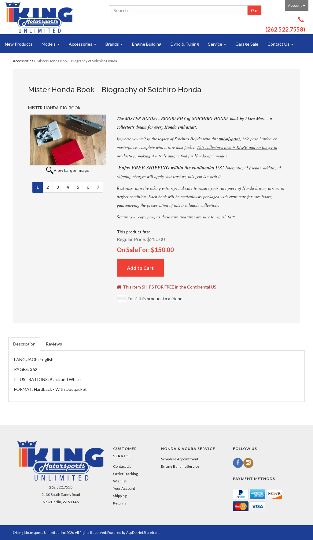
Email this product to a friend (155, 298)
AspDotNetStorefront (143, 532)
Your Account (124, 488)
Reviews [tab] (54, 343)
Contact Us (278, 44)
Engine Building (146, 44)
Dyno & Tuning (185, 44)
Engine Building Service (180, 466)
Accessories (81, 44)
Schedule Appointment (179, 459)
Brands (112, 44)
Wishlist (120, 481)
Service (215, 44)
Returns (119, 503)
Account (295, 5)
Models (49, 44)
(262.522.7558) (285, 29)
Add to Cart (140, 268)
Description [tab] (24, 343)
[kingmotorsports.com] (39, 17)
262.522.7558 (60, 487)
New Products (18, 44)
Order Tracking (125, 473)
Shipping (120, 495)
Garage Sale (246, 44)
